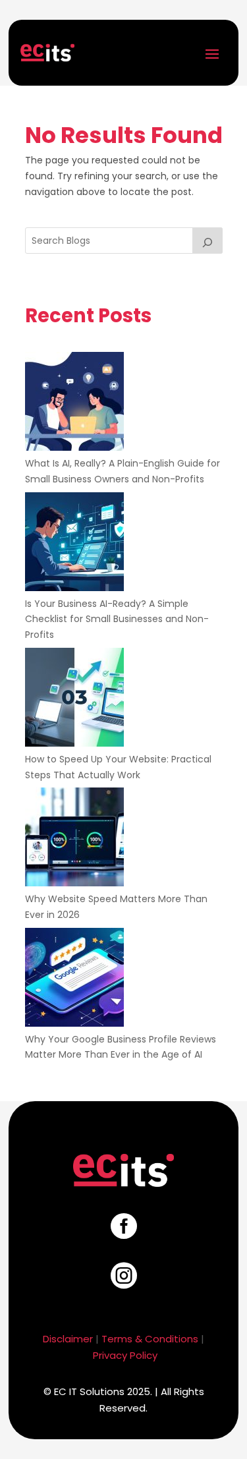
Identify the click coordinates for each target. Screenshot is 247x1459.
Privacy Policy (125, 1355)
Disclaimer (68, 1339)
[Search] (207, 240)
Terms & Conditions (149, 1339)
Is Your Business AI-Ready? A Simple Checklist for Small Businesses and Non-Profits (117, 619)
